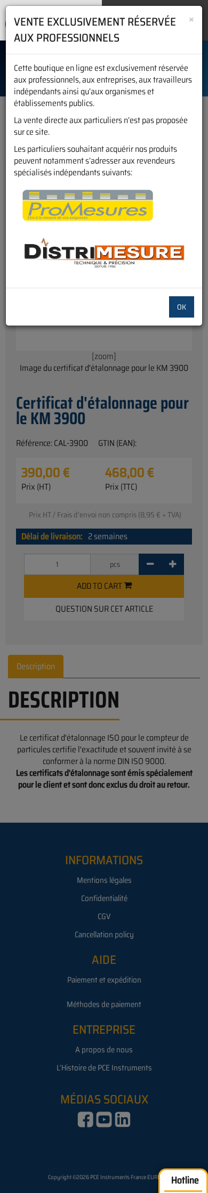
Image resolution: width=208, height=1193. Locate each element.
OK (181, 307)
